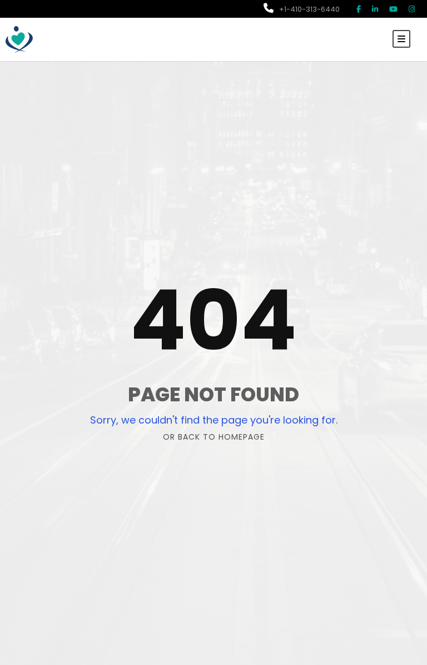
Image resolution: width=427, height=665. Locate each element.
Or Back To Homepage (214, 436)
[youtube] (393, 9)
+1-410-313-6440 (309, 9)
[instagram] (412, 9)
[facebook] (358, 9)
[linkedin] (375, 9)
